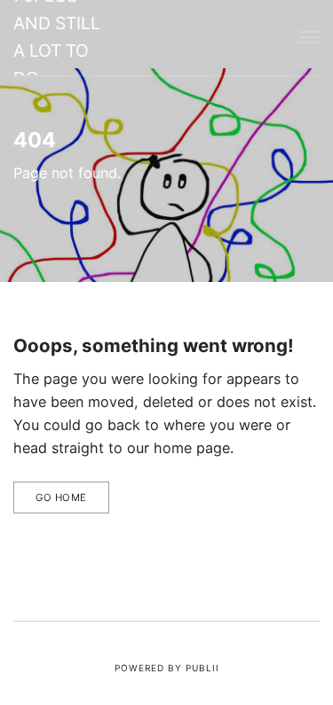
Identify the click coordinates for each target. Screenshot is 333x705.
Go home (61, 497)
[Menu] (309, 38)
